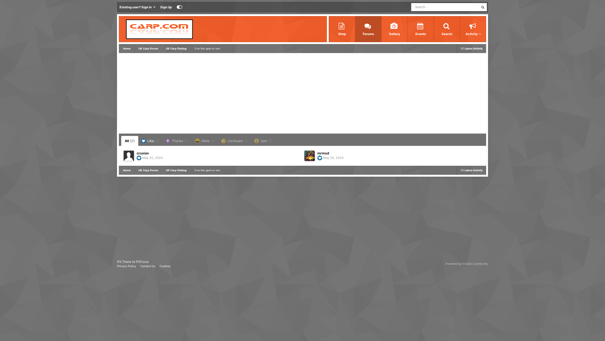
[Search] (483, 7)
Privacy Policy (126, 266)
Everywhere (464, 7)
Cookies (165, 266)
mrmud (323, 153)
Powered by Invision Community (466, 263)
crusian (143, 153)
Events (420, 34)
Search (446, 34)
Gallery (394, 34)
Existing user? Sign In (136, 7)
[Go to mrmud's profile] (309, 156)
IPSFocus (142, 261)
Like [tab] (153, 141)
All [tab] (130, 141)
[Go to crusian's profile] (129, 156)
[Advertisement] (206, 94)
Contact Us (147, 266)
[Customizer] (179, 7)
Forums (368, 34)
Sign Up (166, 7)
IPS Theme (124, 261)
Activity (472, 34)
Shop (342, 34)
